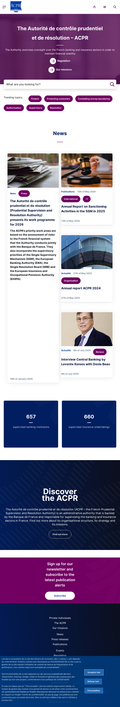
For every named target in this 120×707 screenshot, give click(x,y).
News (60, 634)
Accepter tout (94, 672)
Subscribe (60, 595)
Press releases (60, 639)
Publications (60, 644)
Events (60, 650)
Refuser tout (93, 681)
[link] (60, 61)
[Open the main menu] (4, 7)
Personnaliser (94, 690)
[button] (115, 7)
